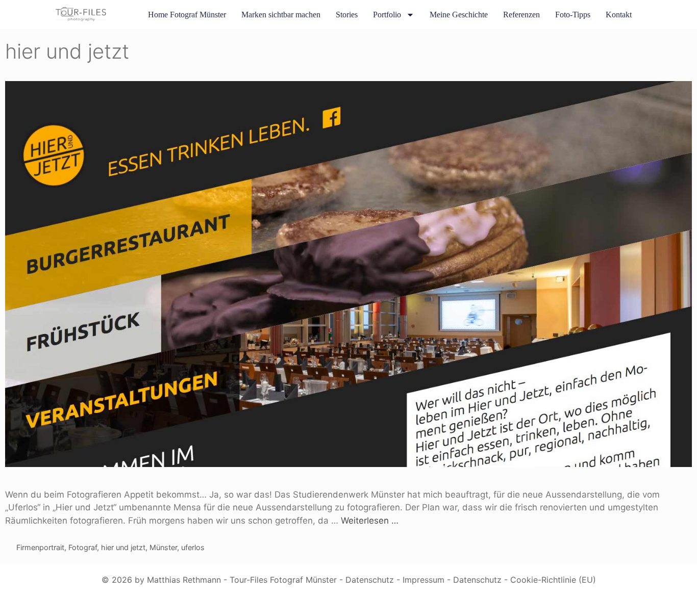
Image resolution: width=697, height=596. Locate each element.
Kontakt (619, 14)
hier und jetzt (123, 547)
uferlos (193, 547)
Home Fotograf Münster (187, 14)
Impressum (423, 580)
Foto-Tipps (572, 14)
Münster (163, 547)
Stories (347, 14)
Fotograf (82, 547)
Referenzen (521, 14)
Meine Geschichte (459, 14)
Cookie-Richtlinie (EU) (553, 580)
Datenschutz (369, 580)
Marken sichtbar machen (280, 14)
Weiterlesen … (370, 520)
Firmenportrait (40, 547)
